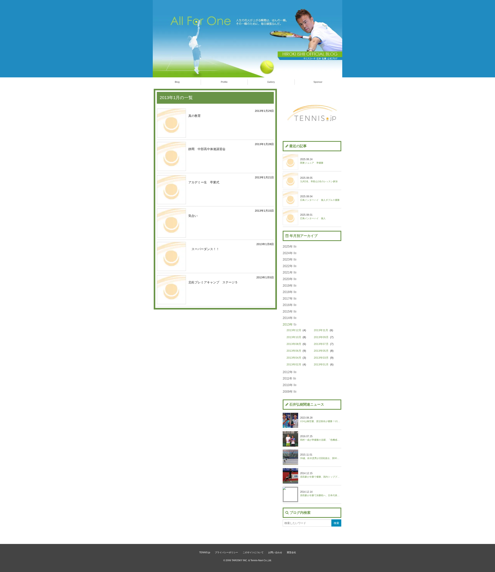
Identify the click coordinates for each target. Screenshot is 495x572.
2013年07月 (321, 344)
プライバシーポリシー (226, 552)
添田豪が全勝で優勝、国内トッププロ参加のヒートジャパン (320, 475)
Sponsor (317, 82)
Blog (177, 82)
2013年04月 (294, 357)
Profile (224, 82)
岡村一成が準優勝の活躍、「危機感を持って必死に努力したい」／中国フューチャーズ (320, 438)
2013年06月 (294, 350)
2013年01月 (321, 364)
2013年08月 (294, 344)
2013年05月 (321, 350)
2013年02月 (294, 364)
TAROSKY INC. (240, 560)
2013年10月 (294, 337)
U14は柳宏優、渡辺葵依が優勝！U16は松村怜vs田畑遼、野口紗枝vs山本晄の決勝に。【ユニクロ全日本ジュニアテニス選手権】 (320, 419)
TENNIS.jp (204, 552)
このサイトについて (253, 552)
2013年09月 (321, 337)
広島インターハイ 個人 (313, 216)
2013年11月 (321, 330)
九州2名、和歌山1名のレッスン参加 (319, 179)
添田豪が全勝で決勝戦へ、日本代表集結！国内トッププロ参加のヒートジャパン (320, 493)
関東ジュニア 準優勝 (311, 161)
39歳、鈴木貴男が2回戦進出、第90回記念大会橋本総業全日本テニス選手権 (320, 456)
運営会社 (291, 552)
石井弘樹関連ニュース (306, 404)
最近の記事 (298, 146)
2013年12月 (294, 330)
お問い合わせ (275, 552)
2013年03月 (321, 357)
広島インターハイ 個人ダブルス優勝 (320, 198)
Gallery (271, 82)
